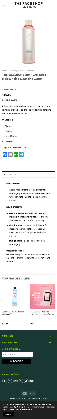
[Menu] (4, 4)
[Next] (55, 306)
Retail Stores (11, 136)
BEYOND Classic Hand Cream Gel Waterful (13, 313)
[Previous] (2, 306)
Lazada (8, 131)
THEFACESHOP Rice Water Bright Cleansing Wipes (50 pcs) (42, 313)
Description (10, 174)
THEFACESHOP (9, 89)
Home (4, 70)
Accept (8, 414)
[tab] (28, 174)
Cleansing (13, 70)
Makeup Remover (27, 70)
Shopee (8, 126)
